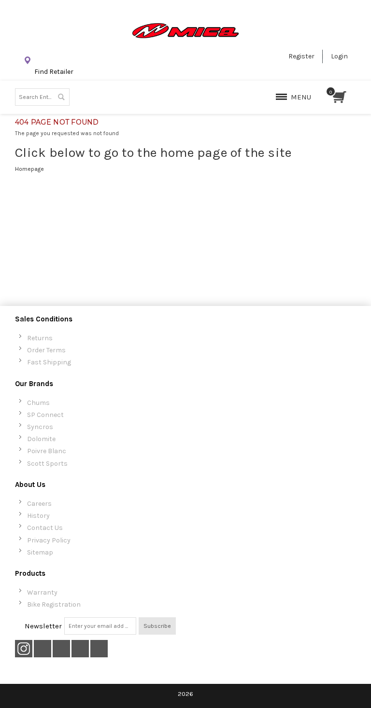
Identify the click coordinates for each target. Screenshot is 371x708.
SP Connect (45, 415)
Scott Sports (47, 463)
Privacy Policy (49, 540)
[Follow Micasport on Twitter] (43, 649)
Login (339, 56)
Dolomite (41, 439)
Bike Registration (54, 604)
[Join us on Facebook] (62, 649)
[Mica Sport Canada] (185, 30)
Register (301, 56)
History (38, 516)
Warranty (42, 592)
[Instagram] (23, 649)
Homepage (29, 169)
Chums (38, 403)
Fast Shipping (49, 362)
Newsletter (43, 626)
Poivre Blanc (46, 451)
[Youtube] (80, 649)
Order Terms (46, 350)
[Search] (61, 97)
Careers (39, 504)
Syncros (40, 427)
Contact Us (45, 528)
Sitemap (40, 552)
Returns (40, 338)
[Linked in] (99, 649)
